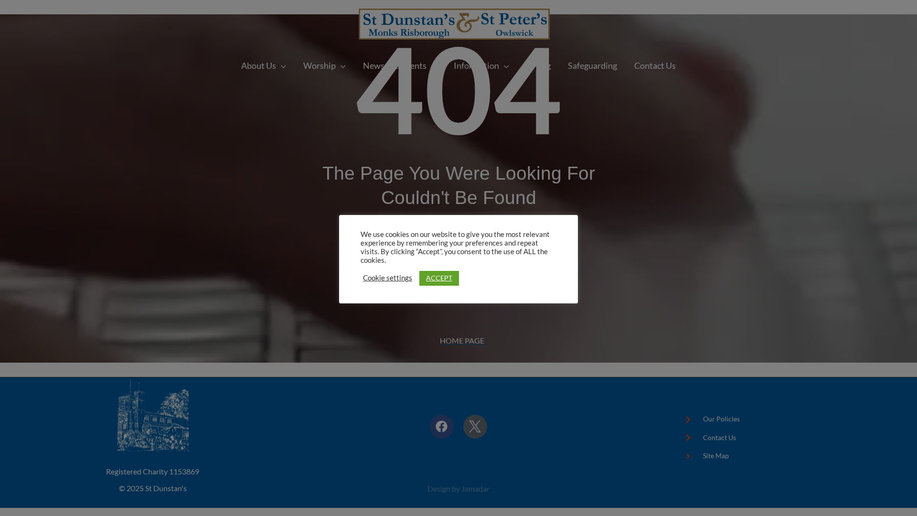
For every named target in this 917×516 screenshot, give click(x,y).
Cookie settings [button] (387, 278)
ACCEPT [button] (439, 278)
